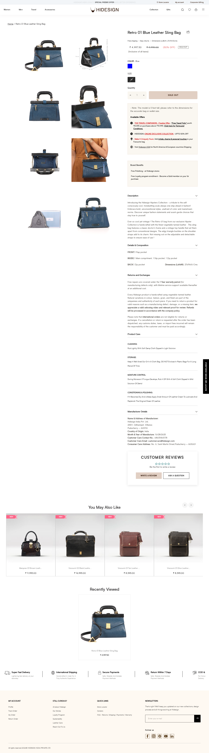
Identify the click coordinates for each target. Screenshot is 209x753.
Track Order (12, 711)
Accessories (50, 10)
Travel (33, 10)
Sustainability (57, 719)
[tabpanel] (30, 544)
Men (21, 10)
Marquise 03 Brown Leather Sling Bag (34, 568)
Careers (100, 711)
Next (191, 505)
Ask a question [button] (176, 476)
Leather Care (58, 723)
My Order (11, 715)
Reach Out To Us (59, 727)
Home (10, 24)
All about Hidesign (59, 707)
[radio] (131, 66)
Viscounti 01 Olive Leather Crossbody (182, 568)
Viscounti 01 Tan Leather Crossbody (132, 568)
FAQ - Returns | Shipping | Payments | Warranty (114, 715)
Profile (10, 707)
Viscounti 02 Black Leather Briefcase (84, 568)
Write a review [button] (149, 476)
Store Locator (102, 707)
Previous (185, 505)
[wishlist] (189, 9)
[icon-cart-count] (196, 9)
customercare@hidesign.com (161, 441)
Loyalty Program (59, 715)
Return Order (13, 719)
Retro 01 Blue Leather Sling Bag (30, 24)
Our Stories (57, 711)
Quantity (131, 88)
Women (7, 10)
